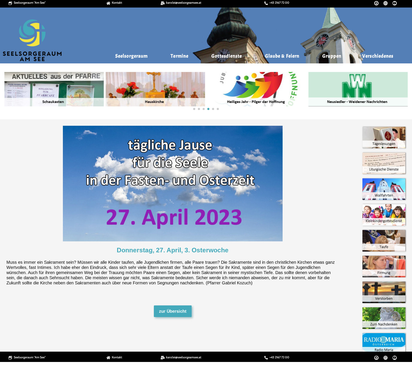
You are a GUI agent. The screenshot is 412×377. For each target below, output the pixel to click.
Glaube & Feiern (282, 56)
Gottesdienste (226, 56)
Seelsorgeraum (131, 56)
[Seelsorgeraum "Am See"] (10, 3)
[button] (8, 89)
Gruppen (331, 56)
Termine (179, 56)
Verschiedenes (377, 56)
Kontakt (117, 3)
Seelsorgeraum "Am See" (30, 3)
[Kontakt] (108, 3)
